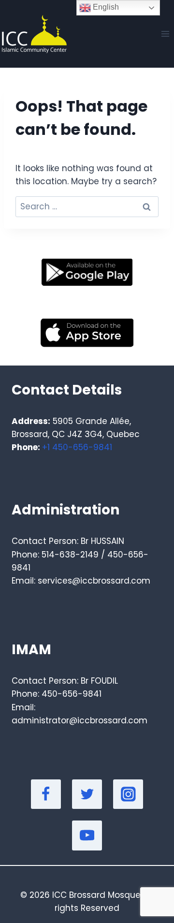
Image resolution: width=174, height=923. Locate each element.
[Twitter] (87, 794)
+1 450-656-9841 (77, 447)
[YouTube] (87, 835)
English (105, 7)
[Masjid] (33, 34)
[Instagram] (128, 794)
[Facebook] (46, 794)
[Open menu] (165, 33)
